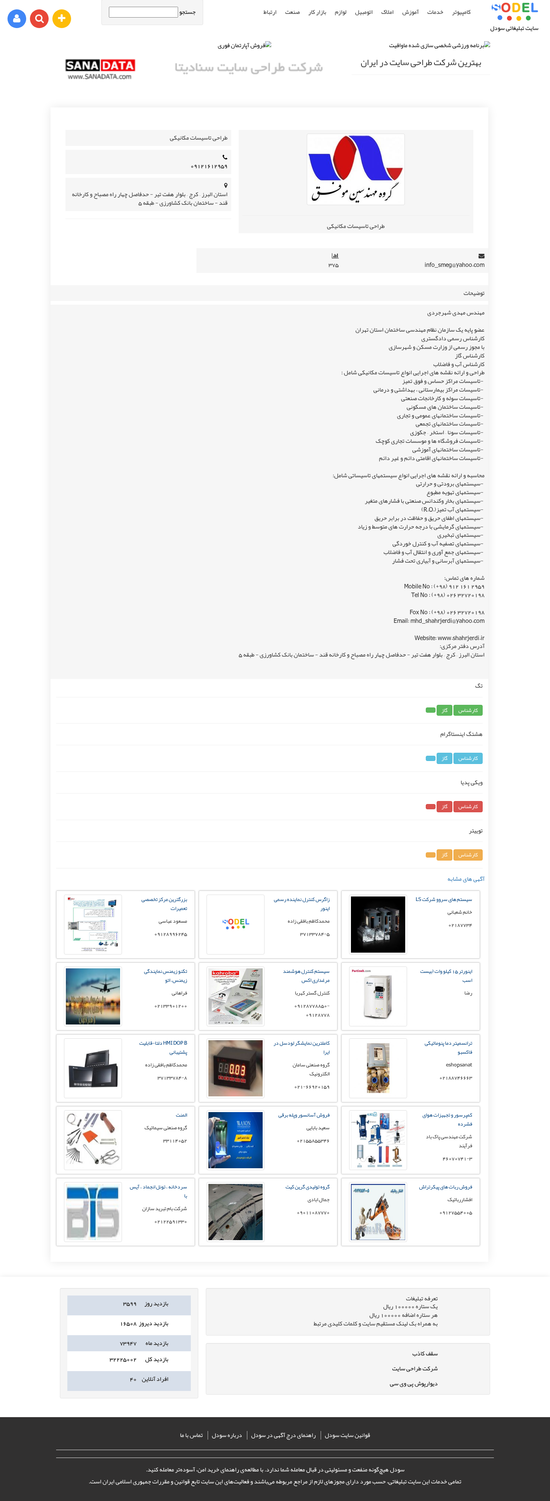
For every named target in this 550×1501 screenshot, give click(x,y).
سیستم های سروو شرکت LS (444, 899)
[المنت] (93, 1168)
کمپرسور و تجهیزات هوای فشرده (447, 1119)
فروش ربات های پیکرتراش (445, 1186)
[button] (468, 710)
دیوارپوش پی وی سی (414, 1383)
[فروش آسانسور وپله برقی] (236, 1168)
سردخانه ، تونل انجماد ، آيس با (158, 1191)
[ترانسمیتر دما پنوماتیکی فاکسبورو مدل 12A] (378, 1096)
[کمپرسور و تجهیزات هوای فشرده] (378, 1168)
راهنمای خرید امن (218, 1470)
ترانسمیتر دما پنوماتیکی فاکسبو (448, 1047)
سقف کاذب (425, 1354)
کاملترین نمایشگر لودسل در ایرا (302, 1047)
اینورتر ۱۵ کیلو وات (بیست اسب (446, 975)
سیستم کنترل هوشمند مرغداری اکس (306, 975)
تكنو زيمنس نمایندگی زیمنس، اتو (165, 975)
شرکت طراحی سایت (415, 1368)
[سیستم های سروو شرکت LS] (378, 953)
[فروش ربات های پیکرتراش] (378, 1240)
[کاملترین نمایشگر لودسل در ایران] (236, 1096)
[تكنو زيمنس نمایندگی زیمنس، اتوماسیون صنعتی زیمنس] (93, 1024)
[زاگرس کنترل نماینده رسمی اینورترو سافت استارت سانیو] (236, 953)
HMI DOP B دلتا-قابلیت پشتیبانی (163, 1047)
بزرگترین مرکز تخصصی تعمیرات (164, 903)
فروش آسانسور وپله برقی (304, 1114)
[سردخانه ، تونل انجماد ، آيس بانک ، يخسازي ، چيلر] (93, 1240)
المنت (181, 1114)
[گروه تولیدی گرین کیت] (236, 1240)
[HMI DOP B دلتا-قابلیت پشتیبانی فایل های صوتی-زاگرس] (93, 1096)
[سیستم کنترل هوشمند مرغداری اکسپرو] (236, 1024)
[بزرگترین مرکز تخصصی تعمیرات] (93, 953)
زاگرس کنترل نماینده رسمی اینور (302, 903)
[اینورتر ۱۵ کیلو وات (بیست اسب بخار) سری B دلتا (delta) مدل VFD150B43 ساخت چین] (378, 1024)
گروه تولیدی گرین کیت (307, 1186)
